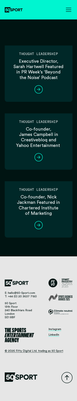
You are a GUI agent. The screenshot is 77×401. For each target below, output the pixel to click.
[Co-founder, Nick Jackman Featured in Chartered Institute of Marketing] (38, 178)
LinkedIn (53, 334)
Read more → (38, 89)
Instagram (54, 329)
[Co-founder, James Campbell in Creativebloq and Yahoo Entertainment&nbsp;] (38, 110)
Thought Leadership (38, 54)
